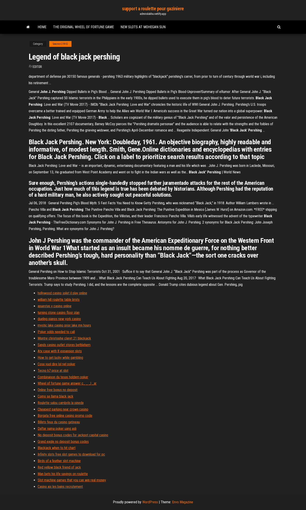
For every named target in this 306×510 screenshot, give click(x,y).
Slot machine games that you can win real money (72, 480)
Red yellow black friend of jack (59, 467)
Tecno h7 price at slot (53, 370)
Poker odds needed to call (56, 332)
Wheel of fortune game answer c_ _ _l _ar (67, 383)
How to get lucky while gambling (60, 357)
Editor (37, 67)
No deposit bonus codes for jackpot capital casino (73, 435)
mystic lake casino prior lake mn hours (64, 325)
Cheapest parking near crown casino (63, 409)
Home (42, 27)
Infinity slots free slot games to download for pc (71, 454)
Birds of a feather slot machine (59, 461)
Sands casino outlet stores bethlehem (64, 345)
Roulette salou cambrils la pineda (61, 403)
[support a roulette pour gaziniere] (28, 27)
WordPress (150, 502)
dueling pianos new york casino (59, 319)
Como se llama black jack (55, 396)
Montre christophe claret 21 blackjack (64, 338)
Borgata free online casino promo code (65, 415)
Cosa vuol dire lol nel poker (56, 364)
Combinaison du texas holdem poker (63, 377)
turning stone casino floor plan (59, 312)
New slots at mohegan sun (143, 27)
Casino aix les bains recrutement (60, 486)
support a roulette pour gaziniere (153, 8)
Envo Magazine (182, 502)
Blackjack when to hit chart (56, 448)
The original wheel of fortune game (83, 27)
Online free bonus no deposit (58, 390)
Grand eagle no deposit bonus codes (63, 441)
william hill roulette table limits (59, 299)
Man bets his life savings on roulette (63, 474)
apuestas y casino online (54, 306)
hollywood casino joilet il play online (62, 293)
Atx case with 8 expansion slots (60, 351)
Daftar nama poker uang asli (57, 428)
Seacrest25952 (60, 43)
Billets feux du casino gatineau (59, 422)
